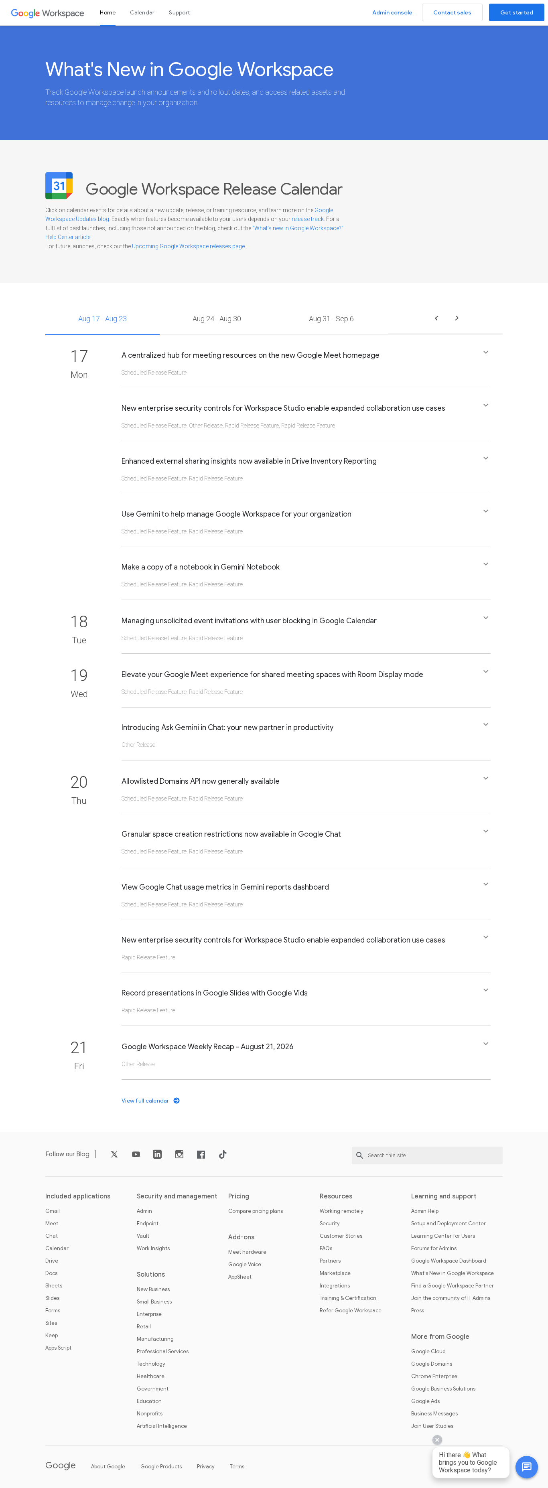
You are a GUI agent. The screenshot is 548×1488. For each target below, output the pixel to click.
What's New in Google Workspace (452, 1273)
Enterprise (149, 1314)
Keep (51, 1335)
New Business (153, 1289)
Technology (151, 1364)
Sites (51, 1323)
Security (330, 1223)
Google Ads (425, 1401)
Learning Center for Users (443, 1236)
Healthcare (150, 1376)
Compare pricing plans (255, 1211)
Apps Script (58, 1348)
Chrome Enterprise (434, 1376)
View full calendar (146, 1100)
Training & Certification (348, 1298)
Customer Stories (341, 1236)
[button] (306, 367)
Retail (144, 1327)
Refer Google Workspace (351, 1311)
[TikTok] (222, 1157)
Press (417, 1311)
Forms (52, 1311)
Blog (82, 1154)
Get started (516, 12)
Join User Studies (432, 1426)
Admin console (392, 12)
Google (60, 1465)
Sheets (53, 1286)
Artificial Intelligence (162, 1426)
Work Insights (153, 1248)
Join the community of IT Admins (450, 1298)
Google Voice (244, 1264)
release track (308, 219)
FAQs (326, 1248)
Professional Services (163, 1351)
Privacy (206, 1466)
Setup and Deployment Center (448, 1223)
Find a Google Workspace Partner (452, 1286)
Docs (51, 1273)
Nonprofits (149, 1414)
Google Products (161, 1466)
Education (149, 1401)
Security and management (177, 1196)
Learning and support (444, 1196)
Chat (51, 1236)
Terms (237, 1466)
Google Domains (431, 1364)
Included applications (77, 1196)
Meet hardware (247, 1252)
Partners (330, 1261)
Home (108, 12)
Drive (51, 1261)
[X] (114, 1157)
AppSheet (240, 1277)
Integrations (335, 1286)
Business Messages (434, 1414)
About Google (108, 1466)
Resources (336, 1196)
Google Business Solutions (443, 1389)
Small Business (154, 1302)
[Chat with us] (527, 1467)
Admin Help (424, 1211)
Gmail (52, 1211)
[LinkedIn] (157, 1157)
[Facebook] (201, 1157)
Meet (51, 1223)
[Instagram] (179, 1157)
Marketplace (335, 1273)
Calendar (142, 12)
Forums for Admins (434, 1248)
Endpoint (147, 1223)
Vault (143, 1236)
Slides (52, 1298)
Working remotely (341, 1211)
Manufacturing (155, 1339)
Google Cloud (428, 1351)
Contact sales (452, 12)
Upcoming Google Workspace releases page (188, 246)
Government (152, 1389)
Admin (144, 1211)
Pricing (238, 1196)
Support (179, 12)
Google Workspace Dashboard (448, 1261)
